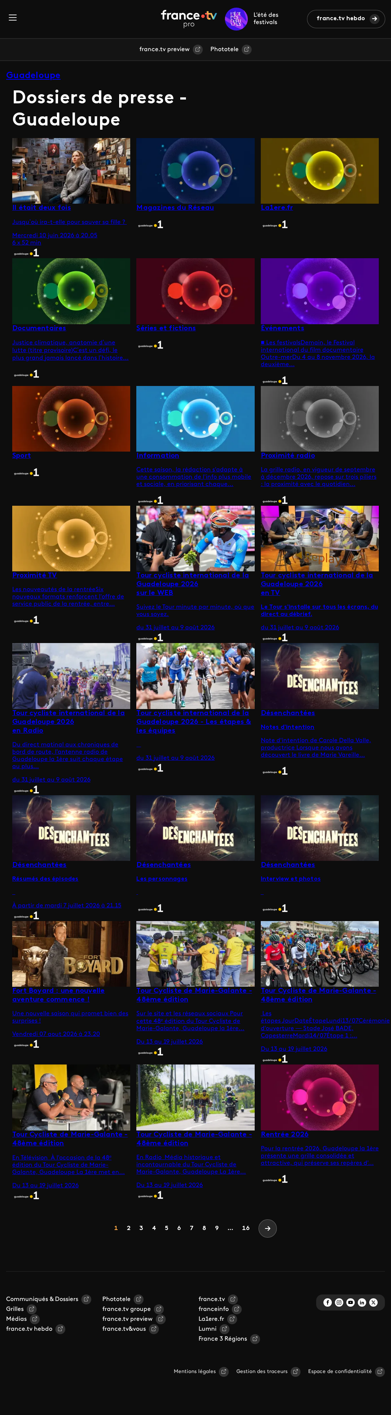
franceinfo (214, 1309)
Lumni (208, 1329)
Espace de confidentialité (340, 1372)
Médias (16, 1319)
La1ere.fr (211, 1319)
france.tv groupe (126, 1309)
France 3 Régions (223, 1339)
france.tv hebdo (341, 19)
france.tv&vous (124, 1329)
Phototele (224, 50)
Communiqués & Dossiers (42, 1299)
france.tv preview (164, 50)
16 (246, 1228)
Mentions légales (195, 1372)
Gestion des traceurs (262, 1372)
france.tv (212, 1299)
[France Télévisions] (189, 19)
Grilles (15, 1309)
